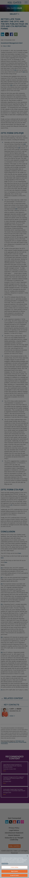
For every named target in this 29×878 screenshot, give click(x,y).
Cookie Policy (5, 863)
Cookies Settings (14, 867)
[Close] (27, 855)
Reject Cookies (14, 871)
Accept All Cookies (14, 875)
